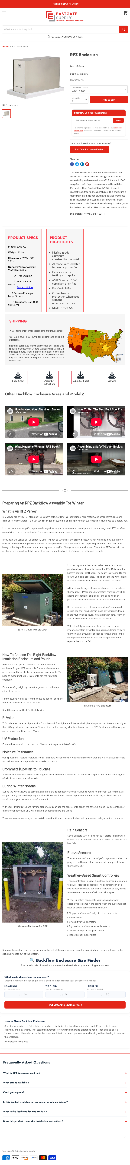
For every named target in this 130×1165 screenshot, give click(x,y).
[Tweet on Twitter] (77, 164)
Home (5, 46)
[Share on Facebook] (72, 164)
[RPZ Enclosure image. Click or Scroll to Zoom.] (34, 76)
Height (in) (93, 986)
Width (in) (51, 986)
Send (118, 120)
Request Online (25, 287)
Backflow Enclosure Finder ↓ (90, 149)
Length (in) (10, 986)
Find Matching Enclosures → (65, 1004)
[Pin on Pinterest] (87, 164)
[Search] (123, 29)
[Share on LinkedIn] (82, 164)
